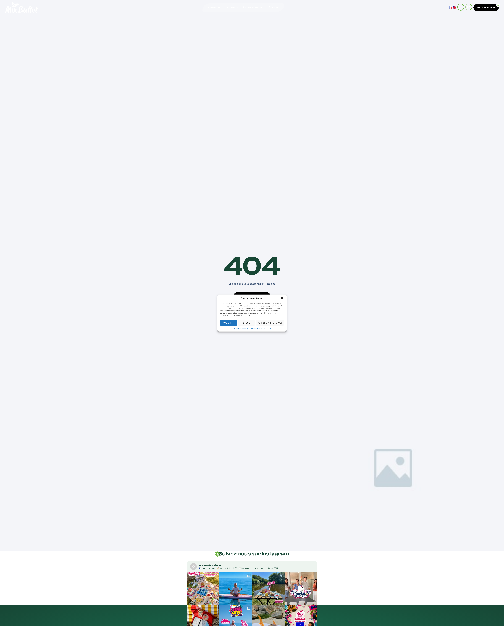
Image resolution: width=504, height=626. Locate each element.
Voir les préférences (270, 322)
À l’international (253, 7)
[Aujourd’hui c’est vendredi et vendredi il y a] (301, 588)
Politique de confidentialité (260, 328)
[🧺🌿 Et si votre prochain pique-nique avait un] (203, 588)
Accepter (228, 322)
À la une (274, 7)
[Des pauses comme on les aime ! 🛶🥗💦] (268, 588)
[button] (282, 298)
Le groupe (214, 7)
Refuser (246, 322)
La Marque (231, 7)
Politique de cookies (241, 328)
